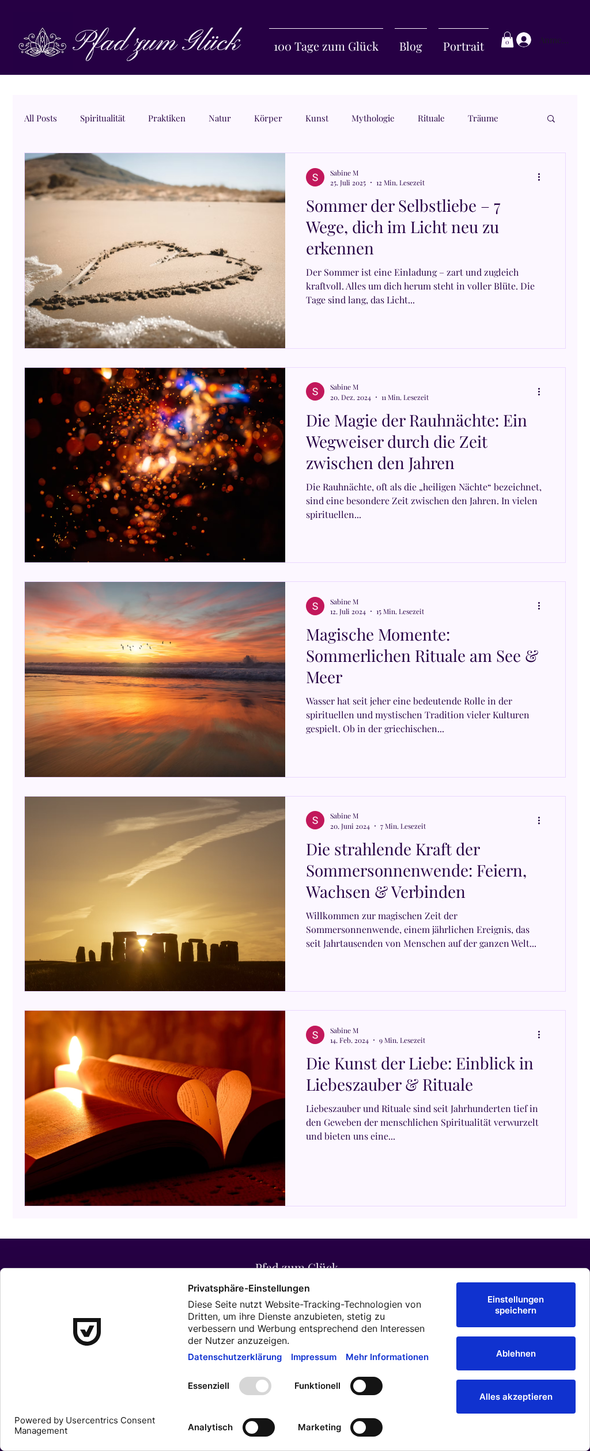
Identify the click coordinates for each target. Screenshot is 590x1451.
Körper (268, 118)
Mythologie (373, 118)
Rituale (431, 118)
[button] (551, 119)
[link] (507, 39)
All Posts (40, 118)
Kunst (316, 118)
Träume (483, 118)
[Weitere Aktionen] (543, 177)
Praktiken (167, 118)
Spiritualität (102, 118)
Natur (220, 118)
